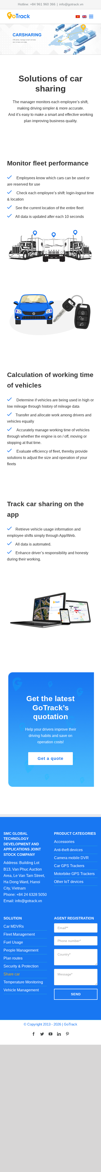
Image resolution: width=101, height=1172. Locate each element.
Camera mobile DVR (71, 858)
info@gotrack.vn (71, 4)
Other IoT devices (68, 882)
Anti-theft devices (68, 850)
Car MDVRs (14, 926)
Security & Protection (21, 966)
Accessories (64, 842)
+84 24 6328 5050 (31, 895)
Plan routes (13, 958)
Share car (12, 974)
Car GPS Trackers (69, 866)
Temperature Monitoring (23, 982)
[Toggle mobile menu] (91, 16)
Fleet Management (19, 934)
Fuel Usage (13, 942)
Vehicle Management (21, 990)
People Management (21, 950)
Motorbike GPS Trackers (74, 874)
